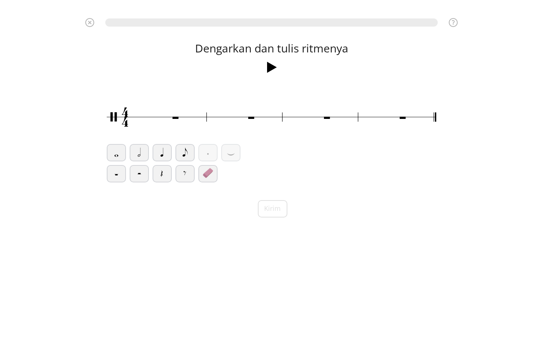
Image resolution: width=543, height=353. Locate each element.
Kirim (272, 208)
